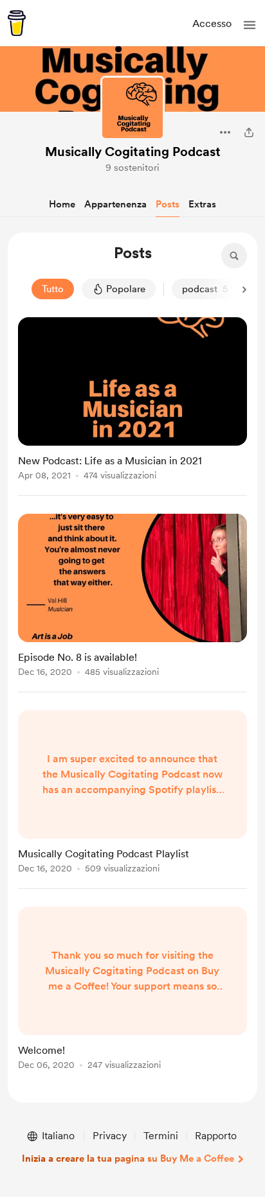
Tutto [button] (53, 289)
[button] (249, 25)
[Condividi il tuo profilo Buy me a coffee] (249, 132)
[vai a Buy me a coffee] (17, 23)
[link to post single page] (132, 401)
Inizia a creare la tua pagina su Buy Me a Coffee (128, 1158)
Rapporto (216, 1136)
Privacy (110, 1136)
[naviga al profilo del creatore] (132, 108)
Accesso (212, 23)
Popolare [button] (125, 289)
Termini (160, 1136)
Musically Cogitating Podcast (133, 151)
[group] (132, 406)
